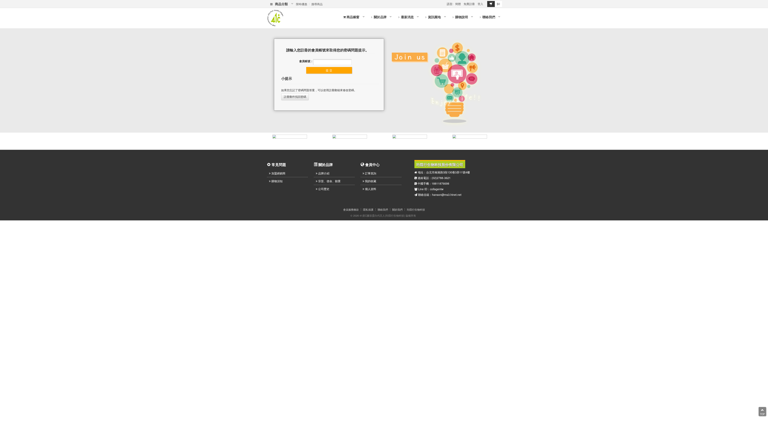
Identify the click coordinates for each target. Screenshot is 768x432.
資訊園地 (434, 17)
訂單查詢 (370, 173)
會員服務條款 (351, 209)
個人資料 (370, 189)
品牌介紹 (323, 173)
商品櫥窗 (353, 17)
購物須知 (277, 181)
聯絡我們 (488, 17)
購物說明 (461, 17)
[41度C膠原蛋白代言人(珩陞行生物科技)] (275, 18)
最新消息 (407, 17)
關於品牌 (380, 17)
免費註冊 (469, 4)
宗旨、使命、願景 (329, 181)
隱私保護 (368, 209)
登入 (480, 4)
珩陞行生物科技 (416, 209)
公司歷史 (323, 189)
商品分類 (280, 4)
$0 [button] (498, 4)
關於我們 (397, 209)
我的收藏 (370, 181)
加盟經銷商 (278, 173)
